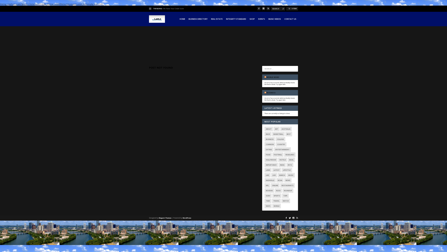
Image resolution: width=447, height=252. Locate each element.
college (280, 139)
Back (268, 134)
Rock (278, 190)
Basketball (278, 134)
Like (267, 175)
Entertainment (282, 149)
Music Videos (274, 19)
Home (182, 19)
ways (268, 206)
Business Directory (198, 19)
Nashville (270, 180)
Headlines (289, 155)
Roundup (288, 190)
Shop (252, 19)
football (278, 155)
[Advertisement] (223, 43)
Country (281, 144)
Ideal (291, 160)
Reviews (269, 190)
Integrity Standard (236, 19)
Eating (269, 149)
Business (271, 93)
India (282, 165)
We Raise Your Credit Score (173, 8)
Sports (277, 196)
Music (290, 175)
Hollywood (271, 160)
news (288, 180)
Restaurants (287, 185)
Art (276, 129)
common (270, 144)
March (282, 175)
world (276, 206)
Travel (276, 201)
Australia (286, 129)
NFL (267, 185)
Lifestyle (287, 170)
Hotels (282, 160)
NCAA (280, 180)
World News (273, 77)
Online (275, 185)
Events (261, 19)
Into (290, 165)
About (269, 129)
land (268, 170)
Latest (277, 170)
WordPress (187, 218)
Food (268, 155)
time (268, 201)
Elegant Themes (165, 218)
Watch (286, 201)
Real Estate (217, 19)
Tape (285, 196)
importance (271, 165)
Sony (268, 196)
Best (289, 134)
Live (274, 175)
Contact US (290, 19)
